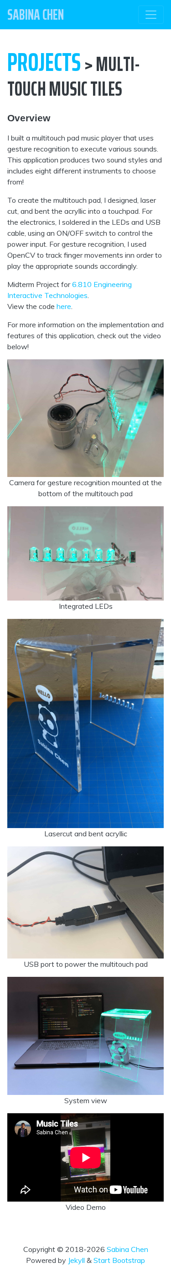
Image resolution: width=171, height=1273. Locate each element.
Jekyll (76, 1260)
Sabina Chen (127, 1249)
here (64, 306)
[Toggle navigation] (151, 14)
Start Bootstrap (119, 1260)
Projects (44, 62)
